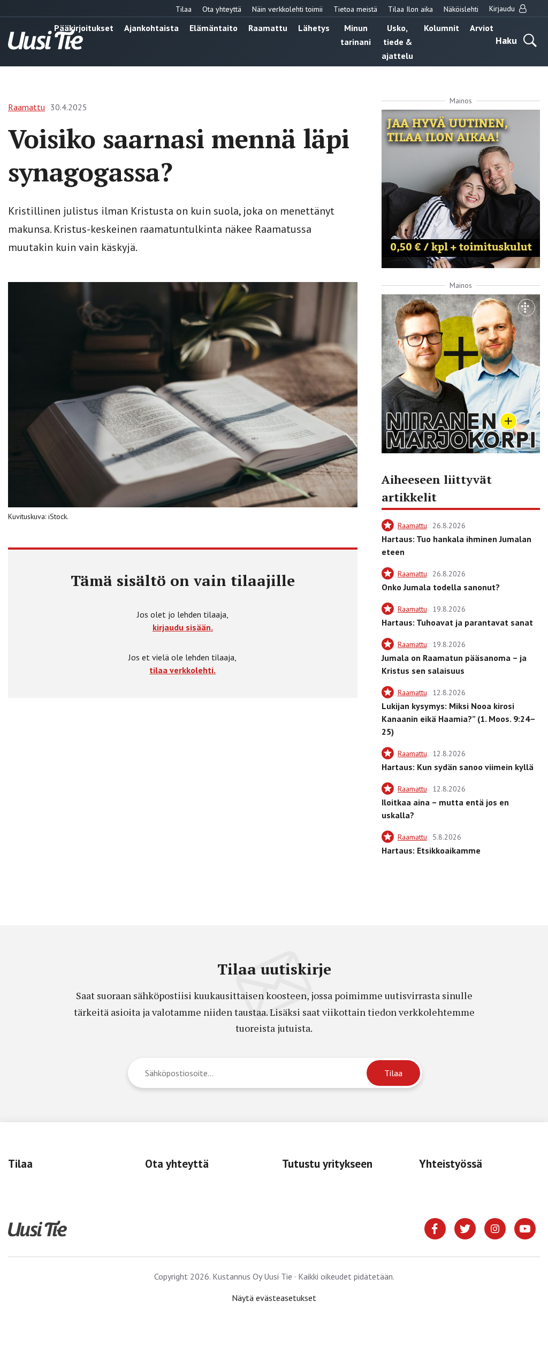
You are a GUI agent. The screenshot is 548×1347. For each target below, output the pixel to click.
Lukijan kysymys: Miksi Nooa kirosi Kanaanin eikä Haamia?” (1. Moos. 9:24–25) (459, 719)
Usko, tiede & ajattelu (397, 41)
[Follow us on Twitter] (465, 1228)
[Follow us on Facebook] (435, 1228)
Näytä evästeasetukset (274, 1297)
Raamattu (267, 27)
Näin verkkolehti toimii (287, 9)
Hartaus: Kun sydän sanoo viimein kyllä (458, 767)
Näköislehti (461, 9)
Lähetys (314, 27)
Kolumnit (441, 27)
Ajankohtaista (151, 27)
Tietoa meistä (355, 9)
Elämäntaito (213, 27)
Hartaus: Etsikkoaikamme (431, 850)
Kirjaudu (503, 8)
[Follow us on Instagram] (495, 1228)
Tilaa (184, 9)
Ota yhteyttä (221, 9)
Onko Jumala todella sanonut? (441, 587)
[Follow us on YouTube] (525, 1228)
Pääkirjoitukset (83, 27)
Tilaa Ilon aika (410, 9)
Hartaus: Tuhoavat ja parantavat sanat (457, 622)
